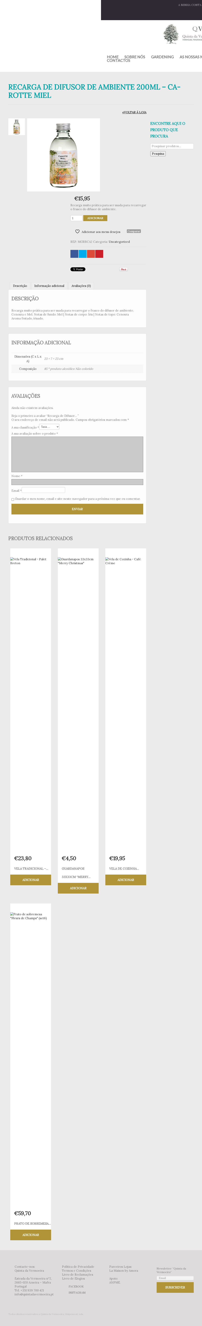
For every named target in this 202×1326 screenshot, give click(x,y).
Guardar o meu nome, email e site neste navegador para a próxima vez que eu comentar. (77, 499)
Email (16, 491)
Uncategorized (119, 242)
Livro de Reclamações (77, 1274)
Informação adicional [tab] (49, 286)
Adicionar (95, 218)
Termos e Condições (76, 1270)
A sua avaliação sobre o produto (34, 433)
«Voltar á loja (134, 112)
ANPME (114, 1282)
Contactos (118, 60)
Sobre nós (134, 57)
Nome (16, 476)
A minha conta (189, 5)
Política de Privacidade (78, 1267)
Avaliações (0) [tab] (81, 286)
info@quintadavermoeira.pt (34, 1294)
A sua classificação (25, 427)
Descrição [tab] (20, 286)
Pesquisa (158, 153)
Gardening (162, 57)
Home (113, 57)
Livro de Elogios (73, 1278)
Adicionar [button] (30, 880)
